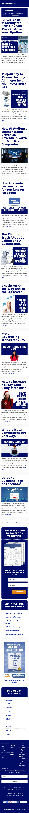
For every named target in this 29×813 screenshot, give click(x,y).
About (3, 748)
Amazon (8, 730)
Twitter (7, 711)
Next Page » (16, 522)
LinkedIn (8, 719)
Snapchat (8, 723)
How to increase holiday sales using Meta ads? (13, 384)
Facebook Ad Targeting (13, 617)
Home (2, 746)
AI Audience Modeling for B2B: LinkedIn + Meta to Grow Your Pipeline (13, 26)
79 (11, 522)
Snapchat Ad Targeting (12, 630)
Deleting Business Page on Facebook (12, 481)
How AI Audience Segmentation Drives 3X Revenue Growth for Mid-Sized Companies (14, 136)
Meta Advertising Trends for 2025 (13, 337)
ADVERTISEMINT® (9, 3)
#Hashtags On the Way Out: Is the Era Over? (13, 288)
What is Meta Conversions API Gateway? (13, 432)
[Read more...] (9, 175)
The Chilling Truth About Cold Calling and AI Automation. (14, 239)
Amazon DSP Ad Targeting (14, 613)
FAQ (2, 757)
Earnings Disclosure (10, 795)
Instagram (8, 708)
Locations (3, 754)
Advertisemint (15, 15)
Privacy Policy (20, 793)
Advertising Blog (5, 752)
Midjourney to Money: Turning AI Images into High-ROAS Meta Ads (13, 80)
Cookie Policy (19, 795)
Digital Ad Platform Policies (14, 634)
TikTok (7, 704)
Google (7, 734)
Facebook (8, 700)
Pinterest (8, 726)
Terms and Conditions (10, 793)
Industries (3, 755)
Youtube (12, 750)
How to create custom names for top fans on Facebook (12, 188)
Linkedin (12, 752)
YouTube (8, 715)
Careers (3, 750)
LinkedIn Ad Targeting (12, 627)
